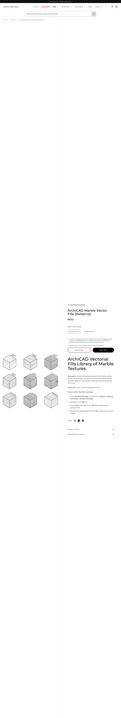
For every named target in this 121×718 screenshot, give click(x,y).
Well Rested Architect (77, 305)
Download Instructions (76, 434)
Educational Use (74, 331)
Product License (73, 429)
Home (5, 20)
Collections (13, 20)
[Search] (94, 14)
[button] (3, 381)
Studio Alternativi (11, 7)
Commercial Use (89, 331)
